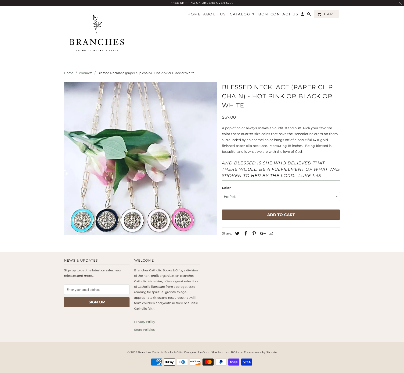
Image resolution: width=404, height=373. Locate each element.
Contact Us (284, 14)
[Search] (309, 15)
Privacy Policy (144, 321)
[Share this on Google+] (261, 233)
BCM (263, 14)
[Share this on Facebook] (245, 233)
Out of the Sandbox (216, 352)
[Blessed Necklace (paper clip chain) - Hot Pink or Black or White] (140, 158)
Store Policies (144, 329)
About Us (214, 14)
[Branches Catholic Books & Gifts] (97, 34)
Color (226, 188)
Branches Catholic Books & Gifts (160, 352)
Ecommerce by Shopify (260, 352)
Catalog (242, 14)
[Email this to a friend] (270, 233)
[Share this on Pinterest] (253, 233)
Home (194, 14)
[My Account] (303, 15)
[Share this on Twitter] (236, 233)
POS (234, 352)
